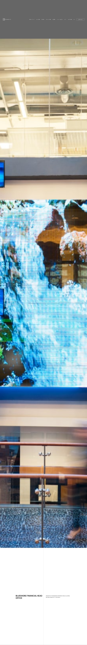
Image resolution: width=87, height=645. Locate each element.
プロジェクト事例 (48, 19)
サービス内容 (38, 19)
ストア (65, 19)
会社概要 (54, 19)
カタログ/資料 (70, 19)
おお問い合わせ (80, 19)
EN (74, 19)
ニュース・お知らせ (60, 19)
